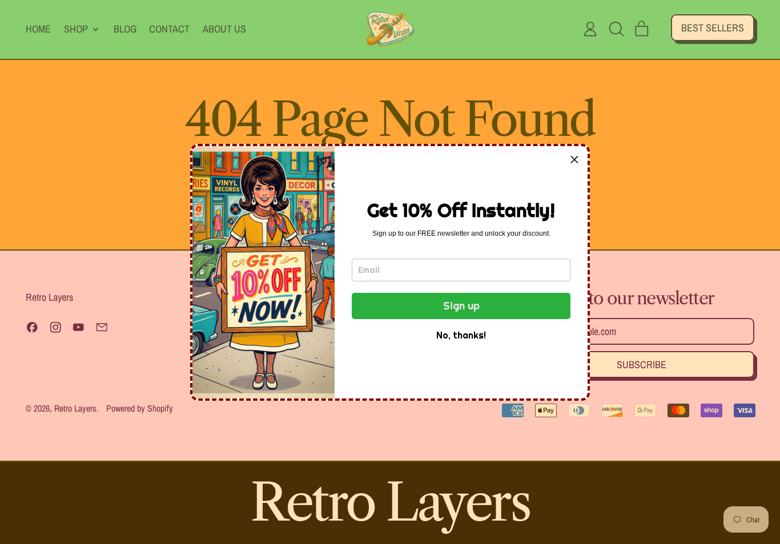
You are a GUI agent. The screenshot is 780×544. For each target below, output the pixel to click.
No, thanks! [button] (461, 335)
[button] (574, 159)
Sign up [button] (461, 305)
